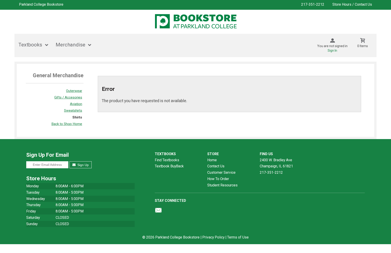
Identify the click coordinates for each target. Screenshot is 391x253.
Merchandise (70, 45)
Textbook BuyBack (169, 166)
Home (212, 160)
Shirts (77, 117)
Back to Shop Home (66, 124)
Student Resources (222, 185)
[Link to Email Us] (158, 211)
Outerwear (74, 91)
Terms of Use (238, 237)
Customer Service (221, 172)
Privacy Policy (213, 237)
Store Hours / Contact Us (352, 4)
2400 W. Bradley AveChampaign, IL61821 (276, 163)
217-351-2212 (312, 4)
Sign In (332, 50)
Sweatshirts (73, 110)
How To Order (218, 179)
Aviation (76, 104)
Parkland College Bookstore (41, 4)
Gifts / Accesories (68, 97)
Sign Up (82, 165)
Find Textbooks (167, 160)
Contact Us (215, 166)
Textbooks (30, 45)
